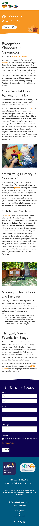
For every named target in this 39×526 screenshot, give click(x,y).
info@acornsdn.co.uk (22, 483)
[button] (35, 5)
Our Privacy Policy (8, 443)
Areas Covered (19, 516)
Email (8, 406)
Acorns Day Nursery (20, 56)
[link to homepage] (10, 5)
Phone (4, 416)
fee (11, 300)
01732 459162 (21, 479)
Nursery (5, 62)
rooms (8, 215)
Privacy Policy (19, 511)
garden (17, 187)
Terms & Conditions (19, 505)
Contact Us (9, 27)
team (32, 108)
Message (5, 425)
